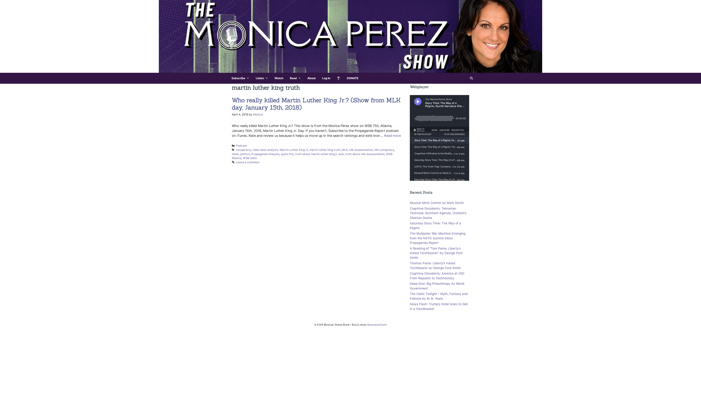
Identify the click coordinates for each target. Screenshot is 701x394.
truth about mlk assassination (365, 154)
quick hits (287, 154)
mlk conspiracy (384, 150)
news (235, 154)
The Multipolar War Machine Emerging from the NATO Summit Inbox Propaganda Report (437, 238)
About (311, 78)
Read (293, 78)
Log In (326, 78)
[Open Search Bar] (471, 78)
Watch (279, 78)
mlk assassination (361, 150)
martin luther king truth (324, 150)
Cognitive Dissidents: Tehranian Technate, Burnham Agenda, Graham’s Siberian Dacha (438, 213)
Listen (260, 78)
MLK (345, 150)
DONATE (352, 78)
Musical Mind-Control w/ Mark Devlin (437, 203)
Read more (392, 136)
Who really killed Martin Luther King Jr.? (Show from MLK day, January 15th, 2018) (316, 103)
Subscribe (238, 78)
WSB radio (250, 158)
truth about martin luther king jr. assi (319, 154)
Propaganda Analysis (265, 154)
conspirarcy (244, 150)
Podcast (241, 145)
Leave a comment (248, 162)
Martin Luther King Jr (294, 150)
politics (245, 154)
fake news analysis (265, 150)
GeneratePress (377, 325)
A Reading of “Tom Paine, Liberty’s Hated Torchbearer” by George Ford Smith (436, 253)
